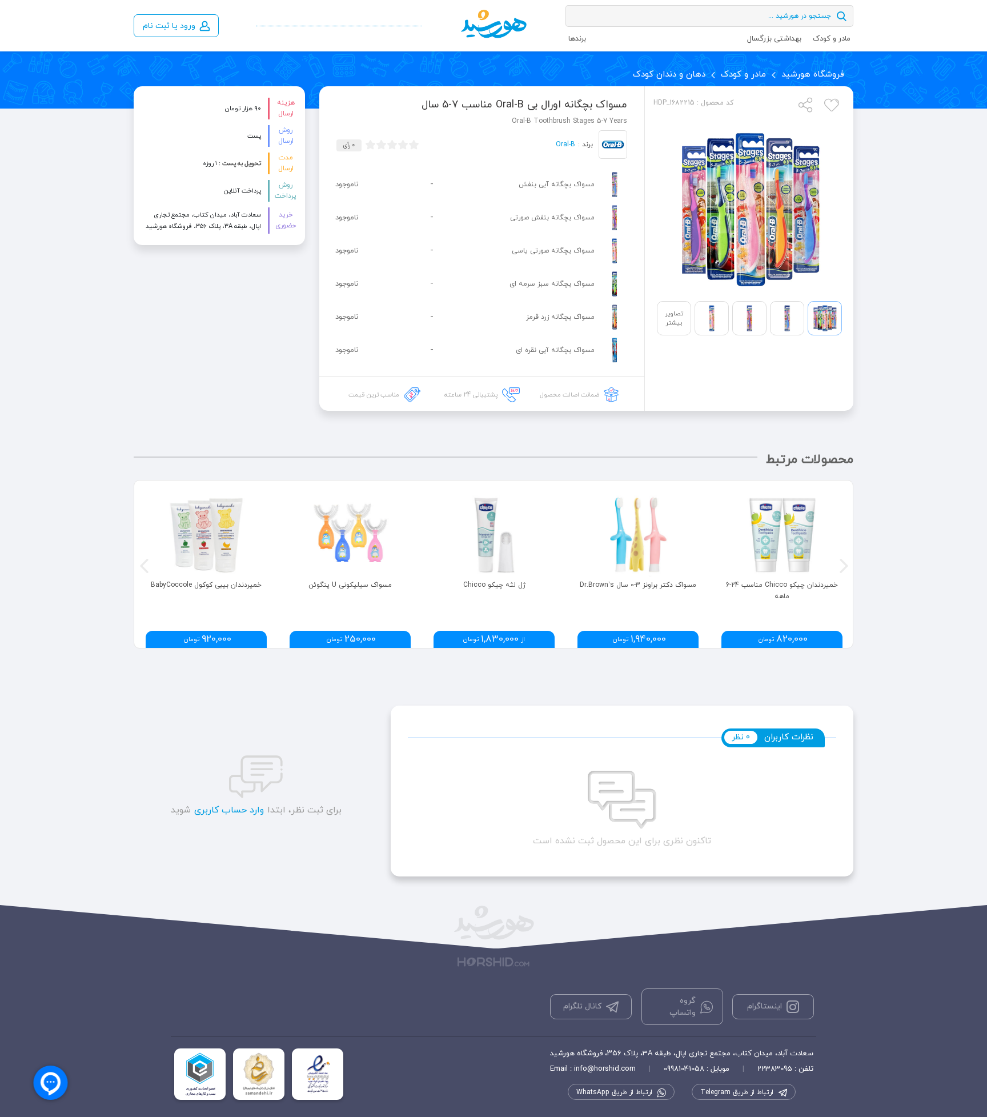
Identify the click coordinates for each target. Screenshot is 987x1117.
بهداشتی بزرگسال (774, 39)
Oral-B (565, 144)
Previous (143, 564)
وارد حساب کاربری (229, 810)
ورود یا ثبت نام (169, 26)
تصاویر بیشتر (674, 318)
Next (842, 564)
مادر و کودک (831, 39)
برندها (577, 39)
